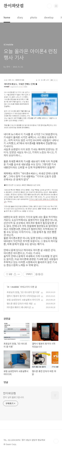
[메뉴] (56, 6)
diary (20, 17)
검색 (49, 6)
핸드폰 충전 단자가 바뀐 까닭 (20, 303)
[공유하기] (15, 274)
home (7, 17)
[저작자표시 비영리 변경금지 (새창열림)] (39, 274)
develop (48, 17)
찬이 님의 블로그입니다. (13, 397)
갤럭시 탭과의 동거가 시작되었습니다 (23, 295)
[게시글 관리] (19, 274)
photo (33, 17)
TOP (56, 441)
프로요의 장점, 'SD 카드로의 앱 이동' (23, 292)
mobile (15, 286)
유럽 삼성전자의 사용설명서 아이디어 (23, 299)
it (8, 286)
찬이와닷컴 (14, 6)
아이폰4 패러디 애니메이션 (19, 307)
